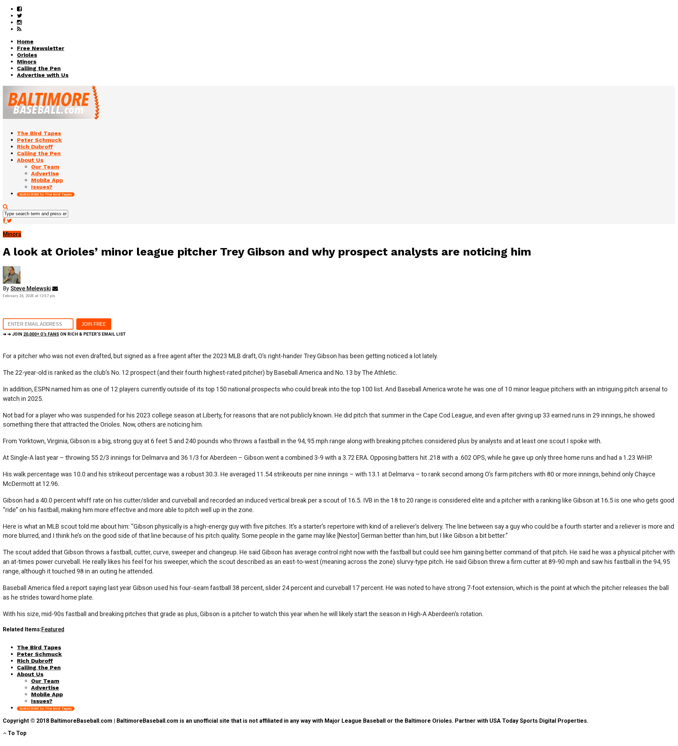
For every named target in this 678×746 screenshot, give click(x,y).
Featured (52, 629)
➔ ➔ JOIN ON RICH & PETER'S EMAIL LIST (64, 334)
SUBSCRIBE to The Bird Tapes (45, 194)
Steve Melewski (31, 288)
